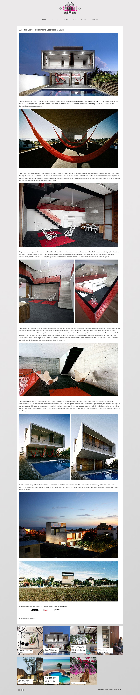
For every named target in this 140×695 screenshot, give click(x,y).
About (44, 19)
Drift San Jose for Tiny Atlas (25, 651)
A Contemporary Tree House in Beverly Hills (24, 681)
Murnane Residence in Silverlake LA (103, 651)
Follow (60, 610)
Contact (95, 19)
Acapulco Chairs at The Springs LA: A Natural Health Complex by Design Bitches (78, 649)
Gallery (55, 19)
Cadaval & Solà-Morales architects (88, 101)
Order (83, 19)
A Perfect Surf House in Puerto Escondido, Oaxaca (52, 651)
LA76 (73, 683)
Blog (66, 19)
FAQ (74, 19)
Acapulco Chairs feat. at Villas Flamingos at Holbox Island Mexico (51, 680)
